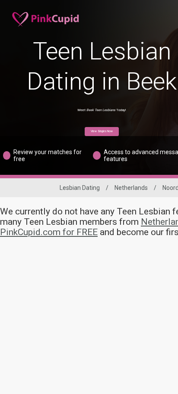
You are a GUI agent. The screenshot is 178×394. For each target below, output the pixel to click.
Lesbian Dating (80, 187)
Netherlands (131, 187)
